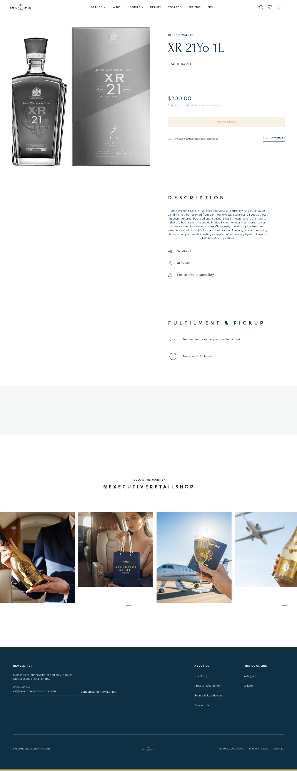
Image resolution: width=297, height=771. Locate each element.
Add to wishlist (274, 138)
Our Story (200, 676)
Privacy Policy (258, 749)
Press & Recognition (207, 685)
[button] (98, 7)
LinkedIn (249, 685)
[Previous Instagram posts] (128, 605)
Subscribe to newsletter (99, 692)
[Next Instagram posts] (285, 605)
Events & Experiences (208, 695)
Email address (21, 687)
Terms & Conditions (231, 749)
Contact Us (201, 705)
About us (201, 666)
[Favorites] (270, 7)
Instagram (250, 676)
